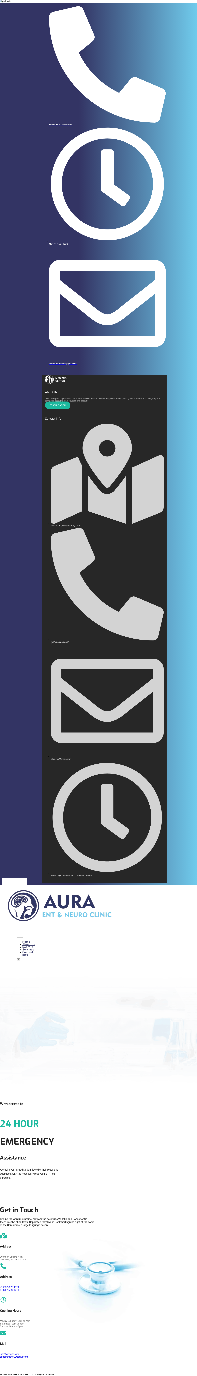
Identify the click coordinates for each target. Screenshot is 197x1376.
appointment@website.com (14, 1356)
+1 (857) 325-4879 (9, 1287)
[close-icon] (43, 374)
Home (26, 941)
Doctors (27, 947)
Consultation (58, 405)
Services (28, 949)
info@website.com (9, 1354)
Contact (27, 952)
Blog (25, 954)
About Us (28, 944)
